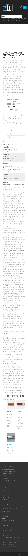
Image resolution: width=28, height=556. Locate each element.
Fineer (16, 178)
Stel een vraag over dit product (13, 124)
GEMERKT (14, 160)
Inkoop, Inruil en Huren (8, 480)
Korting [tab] (10, 134)
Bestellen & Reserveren (8, 471)
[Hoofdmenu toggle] (25, 7)
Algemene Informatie (8, 469)
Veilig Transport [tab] (13, 131)
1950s (15, 151)
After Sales (5, 478)
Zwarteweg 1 (5, 535)
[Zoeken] (24, 16)
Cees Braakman (16, 117)
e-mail (14, 391)
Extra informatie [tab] (13, 128)
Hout (17, 177)
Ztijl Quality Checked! (17, 167)
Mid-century (14, 149)
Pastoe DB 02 (12, 118)
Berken (12, 178)
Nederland (13, 158)
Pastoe (5, 118)
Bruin (14, 177)
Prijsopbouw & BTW (7, 473)
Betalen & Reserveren (8, 476)
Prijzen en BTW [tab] (12, 137)
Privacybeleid (5, 483)
